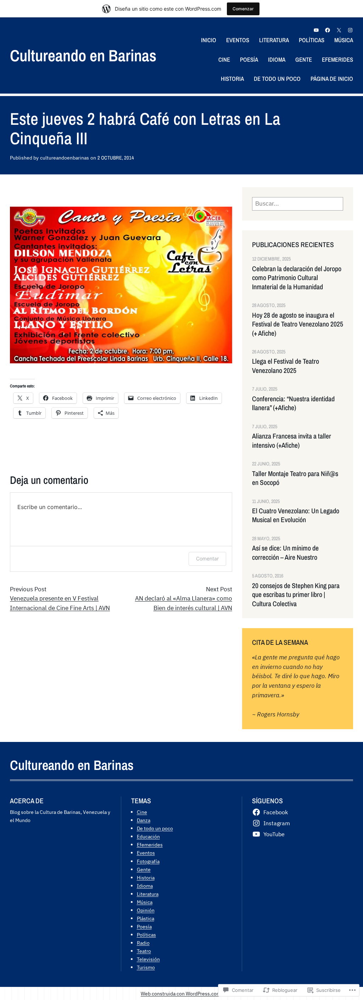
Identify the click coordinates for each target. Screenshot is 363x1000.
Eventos (146, 852)
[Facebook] (327, 30)
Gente (144, 869)
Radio (143, 942)
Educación (148, 836)
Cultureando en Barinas (83, 55)
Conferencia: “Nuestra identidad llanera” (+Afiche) (293, 403)
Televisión (148, 959)
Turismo (146, 967)
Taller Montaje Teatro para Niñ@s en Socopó (295, 478)
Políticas (146, 934)
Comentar (207, 558)
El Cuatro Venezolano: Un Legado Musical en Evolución (295, 515)
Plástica (145, 918)
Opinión (146, 910)
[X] (339, 30)
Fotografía (148, 861)
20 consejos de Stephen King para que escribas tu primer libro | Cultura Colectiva (296, 594)
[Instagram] (350, 30)
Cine (142, 812)
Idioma (145, 885)
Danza (143, 820)
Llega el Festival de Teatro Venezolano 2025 (285, 366)
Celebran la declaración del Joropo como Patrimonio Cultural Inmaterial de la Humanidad (296, 277)
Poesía (144, 926)
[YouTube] (316, 30)
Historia (146, 877)
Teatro (144, 951)
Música (144, 902)
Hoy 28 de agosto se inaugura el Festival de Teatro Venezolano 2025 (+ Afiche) (297, 324)
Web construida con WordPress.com (181, 993)
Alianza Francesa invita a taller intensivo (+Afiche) (291, 440)
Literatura (147, 893)
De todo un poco (155, 828)
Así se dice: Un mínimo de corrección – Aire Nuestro (285, 553)
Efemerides (150, 844)
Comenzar (243, 8)
